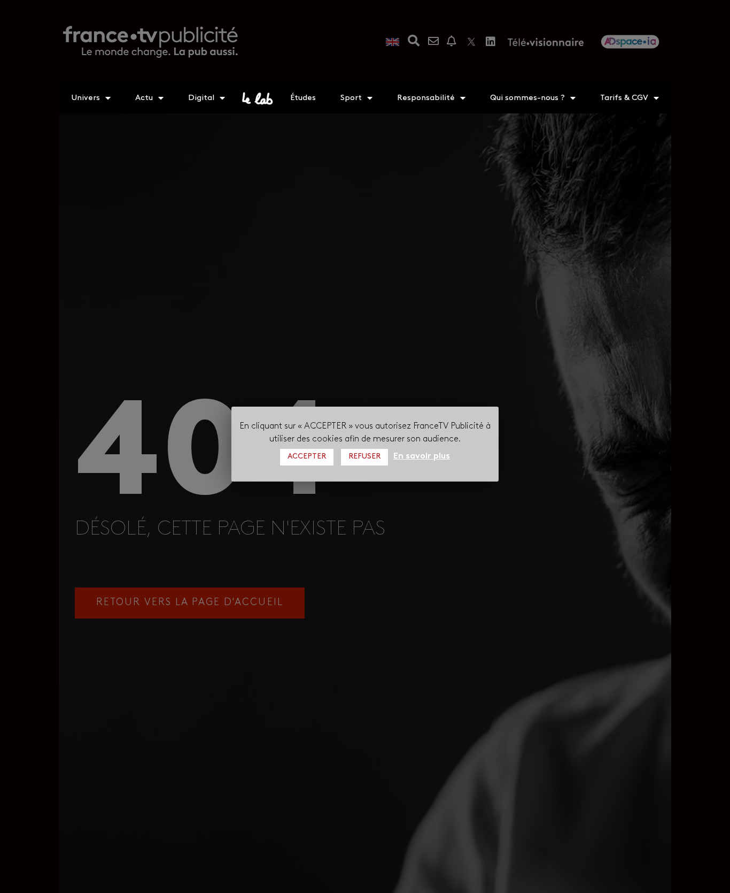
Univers (85, 98)
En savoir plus (421, 456)
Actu (144, 98)
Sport (351, 98)
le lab (257, 98)
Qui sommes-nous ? (527, 98)
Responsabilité (426, 98)
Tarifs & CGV (624, 98)
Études (303, 98)
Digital (201, 98)
